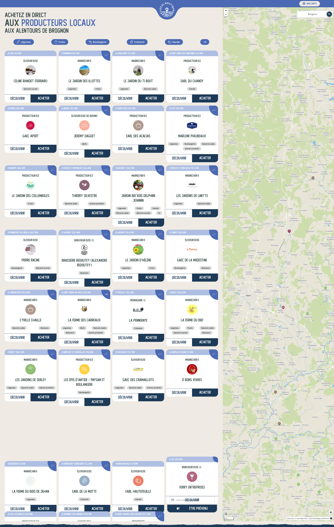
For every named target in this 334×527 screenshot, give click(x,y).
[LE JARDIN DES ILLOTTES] (84, 70)
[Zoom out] (226, 14)
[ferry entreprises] (192, 429)
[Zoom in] (226, 10)
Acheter (43, 98)
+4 (204, 42)
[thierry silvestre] (84, 185)
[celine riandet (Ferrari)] (30, 70)
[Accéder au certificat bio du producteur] (106, 55)
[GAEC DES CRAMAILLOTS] (138, 369)
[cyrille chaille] (30, 309)
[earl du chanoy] (192, 70)
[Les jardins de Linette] (192, 185)
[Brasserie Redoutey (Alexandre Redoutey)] (84, 250)
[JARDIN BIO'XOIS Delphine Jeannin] (138, 185)
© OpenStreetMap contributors (318, 518)
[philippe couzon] (30, 484)
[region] (278, 264)
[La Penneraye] (138, 310)
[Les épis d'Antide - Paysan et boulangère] (84, 369)
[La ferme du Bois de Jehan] (30, 429)
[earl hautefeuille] (138, 429)
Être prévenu (198, 508)
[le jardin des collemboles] (30, 185)
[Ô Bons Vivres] (192, 369)
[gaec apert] (30, 125)
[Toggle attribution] (331, 518)
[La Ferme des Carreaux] (84, 309)
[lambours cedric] (84, 484)
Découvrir (17, 98)
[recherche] (329, 14)
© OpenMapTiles (301, 518)
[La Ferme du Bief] (192, 309)
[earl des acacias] (138, 125)
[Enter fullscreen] (226, 514)
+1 (159, 213)
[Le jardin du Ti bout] (138, 70)
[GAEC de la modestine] (192, 249)
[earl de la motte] (84, 429)
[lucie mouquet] (138, 484)
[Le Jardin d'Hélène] (138, 249)
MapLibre (290, 518)
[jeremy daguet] (84, 125)
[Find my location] (331, 512)
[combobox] (312, 14)
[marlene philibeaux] (192, 125)
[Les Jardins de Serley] (30, 369)
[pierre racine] (30, 249)
